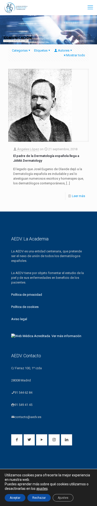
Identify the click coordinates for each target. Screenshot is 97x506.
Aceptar (15, 498)
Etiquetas (41, 50)
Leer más (78, 196)
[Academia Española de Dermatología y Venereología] (16, 7)
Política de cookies (25, 307)
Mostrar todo (75, 55)
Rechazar (39, 498)
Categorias (20, 50)
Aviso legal (19, 319)
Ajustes (63, 498)
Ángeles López (28, 149)
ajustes (42, 489)
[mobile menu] (90, 7)
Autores (63, 50)
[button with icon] (16, 439)
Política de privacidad (26, 294)
